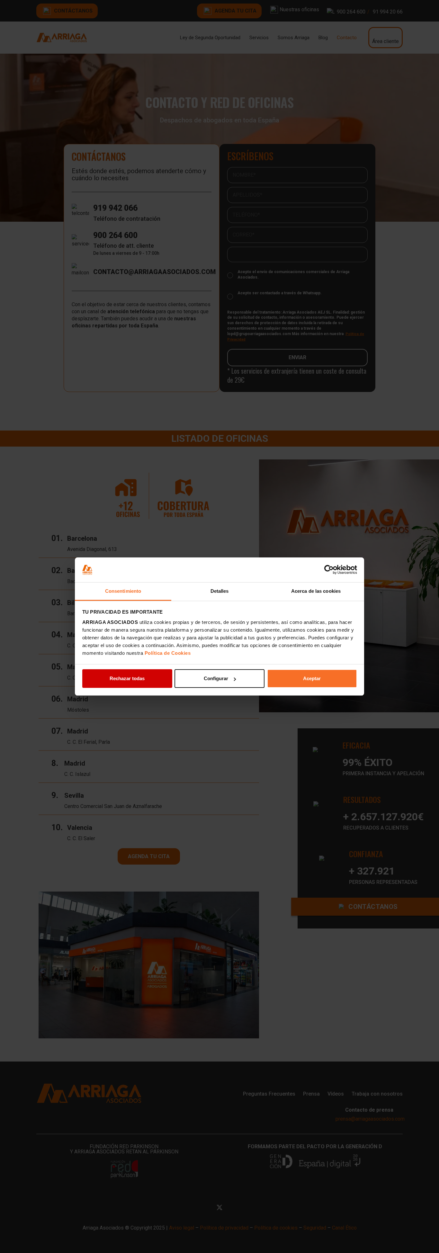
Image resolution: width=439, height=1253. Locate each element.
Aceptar (312, 678)
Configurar (216, 678)
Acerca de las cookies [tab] (316, 591)
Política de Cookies (168, 653)
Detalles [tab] (220, 591)
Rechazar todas (127, 678)
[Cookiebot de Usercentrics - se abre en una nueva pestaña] (329, 570)
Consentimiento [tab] (123, 591)
